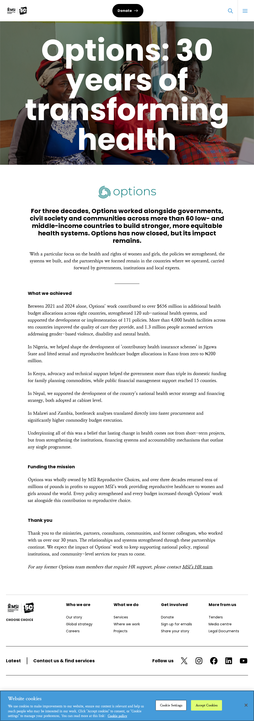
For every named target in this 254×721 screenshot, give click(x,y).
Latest (13, 661)
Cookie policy (117, 716)
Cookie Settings (171, 705)
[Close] (246, 705)
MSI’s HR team (197, 566)
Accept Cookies (207, 705)
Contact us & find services (64, 661)
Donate (125, 10)
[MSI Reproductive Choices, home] (17, 10)
